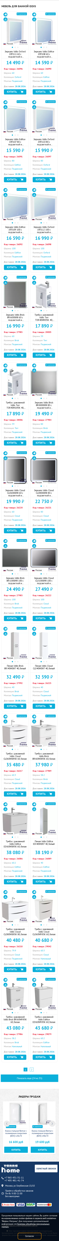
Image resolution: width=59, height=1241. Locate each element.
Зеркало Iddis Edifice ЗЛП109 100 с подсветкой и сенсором (15, 231)
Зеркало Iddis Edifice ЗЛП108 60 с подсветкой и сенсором (44, 55)
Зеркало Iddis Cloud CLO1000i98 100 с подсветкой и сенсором (44, 582)
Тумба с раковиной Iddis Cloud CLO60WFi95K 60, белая (44, 932)
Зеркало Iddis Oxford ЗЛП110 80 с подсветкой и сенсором (43, 143)
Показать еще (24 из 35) (29, 1078)
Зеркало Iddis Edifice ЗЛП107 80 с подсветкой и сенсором (15, 143)
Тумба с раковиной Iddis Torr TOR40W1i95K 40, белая (15, 406)
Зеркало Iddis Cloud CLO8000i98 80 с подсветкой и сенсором (44, 494)
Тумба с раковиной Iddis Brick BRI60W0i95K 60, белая (44, 756)
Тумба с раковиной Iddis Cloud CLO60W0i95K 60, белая (15, 756)
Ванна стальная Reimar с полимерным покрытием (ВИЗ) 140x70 (42, 1133)
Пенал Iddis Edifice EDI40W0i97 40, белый (44, 842)
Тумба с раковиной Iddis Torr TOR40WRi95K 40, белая (43, 318)
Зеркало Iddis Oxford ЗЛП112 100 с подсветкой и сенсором (43, 231)
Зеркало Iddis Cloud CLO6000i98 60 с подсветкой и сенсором (15, 494)
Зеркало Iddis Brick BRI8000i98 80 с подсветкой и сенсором (44, 406)
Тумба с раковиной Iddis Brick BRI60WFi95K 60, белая (15, 1019)
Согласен (29, 1236)
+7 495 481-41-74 (14, 1180)
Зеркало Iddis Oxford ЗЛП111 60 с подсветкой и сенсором (15, 55)
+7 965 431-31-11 (14, 1177)
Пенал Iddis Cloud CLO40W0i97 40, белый (44, 667)
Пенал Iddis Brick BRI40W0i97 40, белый (15, 667)
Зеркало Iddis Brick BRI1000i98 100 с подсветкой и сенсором (15, 582)
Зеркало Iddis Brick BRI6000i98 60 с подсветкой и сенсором (15, 318)
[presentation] (7, 1124)
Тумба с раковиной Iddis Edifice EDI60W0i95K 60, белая (15, 844)
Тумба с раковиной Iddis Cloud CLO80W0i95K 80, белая (15, 932)
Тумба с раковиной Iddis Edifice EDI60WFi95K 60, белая (44, 1019)
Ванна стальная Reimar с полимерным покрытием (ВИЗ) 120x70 (16, 1133)
